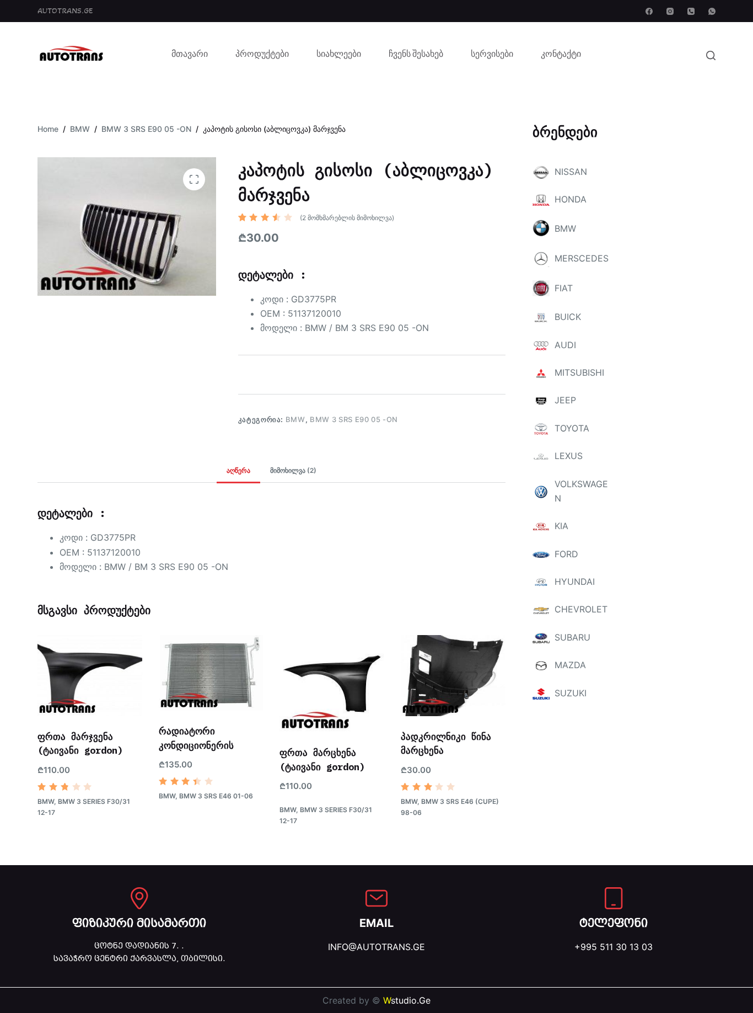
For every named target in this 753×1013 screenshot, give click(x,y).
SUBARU (572, 637)
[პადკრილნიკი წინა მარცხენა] (453, 675)
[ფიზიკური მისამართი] (139, 898)
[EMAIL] (376, 898)
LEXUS (569, 455)
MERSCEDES (582, 258)
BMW (295, 419)
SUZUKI (571, 693)
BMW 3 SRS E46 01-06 (216, 796)
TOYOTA (572, 428)
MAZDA (570, 664)
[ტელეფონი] (614, 898)
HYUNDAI (575, 581)
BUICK (568, 316)
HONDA (571, 199)
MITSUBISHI (579, 372)
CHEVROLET (581, 609)
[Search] (711, 55)
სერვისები (492, 55)
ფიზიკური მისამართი (139, 923)
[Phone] (691, 11)
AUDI (565, 344)
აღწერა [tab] (238, 470)
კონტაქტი (561, 55)
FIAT (564, 288)
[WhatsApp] (712, 11)
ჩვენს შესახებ (416, 55)
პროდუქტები (262, 55)
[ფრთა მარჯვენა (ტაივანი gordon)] (89, 675)
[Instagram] (670, 11)
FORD (566, 553)
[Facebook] (649, 11)
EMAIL (376, 923)
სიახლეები (338, 55)
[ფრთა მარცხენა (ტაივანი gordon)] (331, 684)
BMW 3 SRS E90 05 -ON (354, 419)
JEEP (565, 400)
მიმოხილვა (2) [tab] (293, 470)
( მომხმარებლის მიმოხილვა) (347, 218)
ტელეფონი (613, 923)
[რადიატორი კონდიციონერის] (211, 673)
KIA (561, 525)
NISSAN (571, 171)
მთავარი (189, 55)
